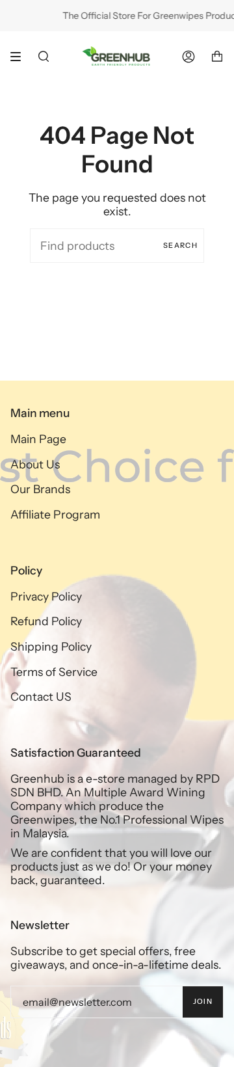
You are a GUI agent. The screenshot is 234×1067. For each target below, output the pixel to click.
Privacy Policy (46, 596)
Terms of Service (54, 672)
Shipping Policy (51, 646)
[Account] (188, 56)
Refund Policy (46, 621)
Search (180, 245)
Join (203, 1001)
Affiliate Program (55, 514)
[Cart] (217, 56)
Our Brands (40, 489)
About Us (35, 464)
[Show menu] (20, 56)
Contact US (41, 696)
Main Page (38, 439)
